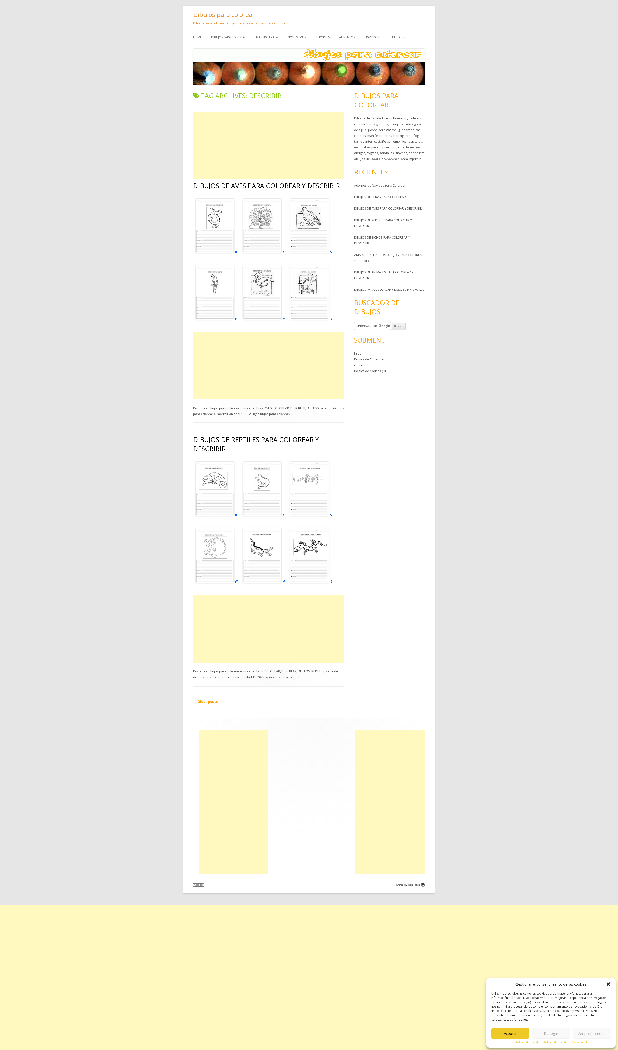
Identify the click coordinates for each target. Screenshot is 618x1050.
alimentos (347, 37)
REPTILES (317, 671)
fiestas (397, 37)
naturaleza (265, 37)
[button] (608, 984)
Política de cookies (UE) (370, 371)
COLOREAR (281, 408)
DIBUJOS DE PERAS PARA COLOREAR (380, 197)
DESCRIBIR (297, 408)
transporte (373, 37)
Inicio (358, 353)
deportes (323, 37)
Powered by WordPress (407, 885)
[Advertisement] (268, 145)
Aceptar (510, 1033)
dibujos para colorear (228, 37)
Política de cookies (528, 1042)
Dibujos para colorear (224, 14)
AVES (268, 408)
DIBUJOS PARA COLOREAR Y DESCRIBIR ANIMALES (389, 289)
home (197, 37)
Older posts (205, 701)
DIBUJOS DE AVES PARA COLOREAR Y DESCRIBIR (266, 185)
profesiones (297, 37)
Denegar (551, 1033)
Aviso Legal (579, 1042)
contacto (360, 365)
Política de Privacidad (369, 359)
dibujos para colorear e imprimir (231, 408)
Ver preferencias (591, 1033)
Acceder (198, 885)
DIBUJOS (313, 408)
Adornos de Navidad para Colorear (380, 185)
